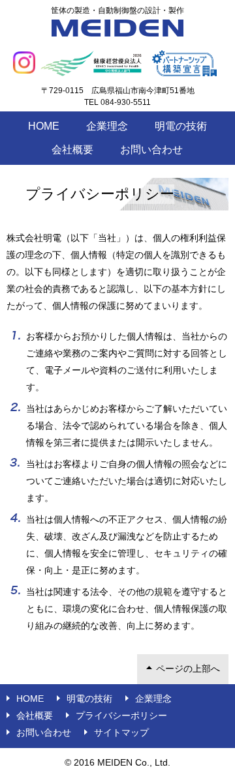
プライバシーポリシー (121, 715)
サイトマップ (121, 732)
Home (43, 126)
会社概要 (72, 149)
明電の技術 (181, 126)
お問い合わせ (151, 149)
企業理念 (107, 126)
